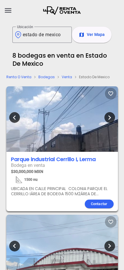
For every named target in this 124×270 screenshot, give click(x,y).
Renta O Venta (18, 77)
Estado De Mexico (94, 77)
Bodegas (46, 77)
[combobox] (45, 34)
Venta (67, 77)
